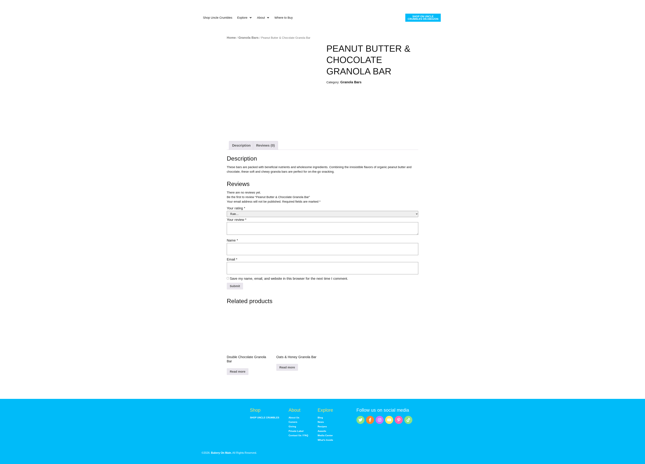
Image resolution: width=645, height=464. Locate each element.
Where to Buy (283, 17)
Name (232, 240)
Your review (236, 219)
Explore (242, 17)
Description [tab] (241, 145)
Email (232, 259)
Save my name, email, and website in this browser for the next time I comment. (289, 278)
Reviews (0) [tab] (265, 145)
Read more (237, 371)
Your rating (236, 208)
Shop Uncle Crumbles (217, 17)
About (261, 17)
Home (231, 37)
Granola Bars (248, 37)
